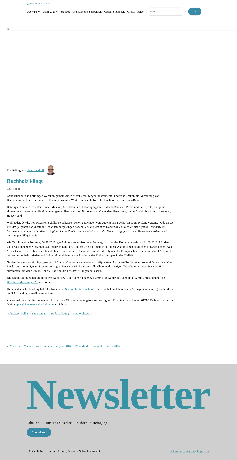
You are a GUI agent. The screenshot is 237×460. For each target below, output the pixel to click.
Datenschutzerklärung (183, 451)
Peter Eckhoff (35, 170)
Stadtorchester (81, 313)
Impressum (203, 451)
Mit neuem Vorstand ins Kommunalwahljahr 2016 (40, 346)
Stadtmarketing (60, 313)
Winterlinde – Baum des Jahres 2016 (97, 346)
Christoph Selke (18, 313)
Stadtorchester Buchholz (80, 289)
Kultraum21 (39, 313)
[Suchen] (194, 11)
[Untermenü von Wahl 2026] (57, 11)
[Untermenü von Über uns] (39, 11)
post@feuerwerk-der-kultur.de (35, 304)
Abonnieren (39, 432)
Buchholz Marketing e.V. (22, 282)
